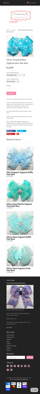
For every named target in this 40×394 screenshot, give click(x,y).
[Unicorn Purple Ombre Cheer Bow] (20, 308)
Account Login (10, 335)
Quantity (9, 85)
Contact (8, 343)
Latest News (11, 280)
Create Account (10, 337)
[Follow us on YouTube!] (29, 366)
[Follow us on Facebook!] (8, 366)
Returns (9, 350)
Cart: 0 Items (32, 3)
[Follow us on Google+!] (18, 366)
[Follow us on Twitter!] (11, 366)
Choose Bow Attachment (13, 72)
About (8, 341)
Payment (9, 348)
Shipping (9, 339)
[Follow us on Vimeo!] (25, 366)
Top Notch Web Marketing (21, 379)
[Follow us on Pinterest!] (15, 366)
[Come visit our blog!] (8, 370)
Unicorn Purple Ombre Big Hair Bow (16, 283)
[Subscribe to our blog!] (11, 370)
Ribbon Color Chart (11, 345)
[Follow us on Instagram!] (22, 366)
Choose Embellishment (12, 79)
